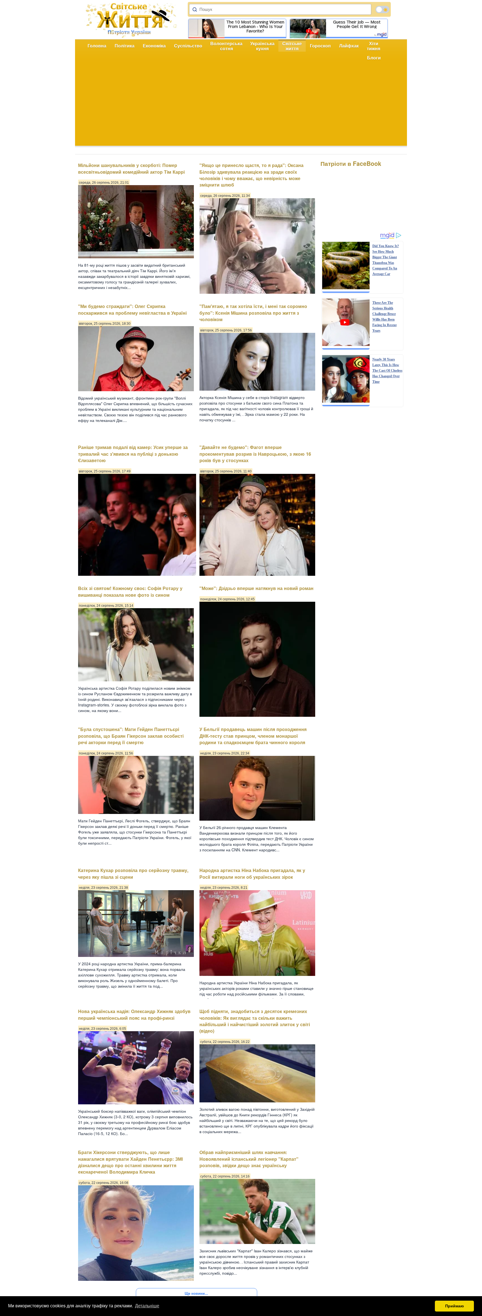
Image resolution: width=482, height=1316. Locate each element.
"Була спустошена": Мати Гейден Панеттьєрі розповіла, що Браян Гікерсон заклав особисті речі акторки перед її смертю (131, 736)
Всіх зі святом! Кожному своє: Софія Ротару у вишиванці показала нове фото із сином (130, 591)
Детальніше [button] (147, 1305)
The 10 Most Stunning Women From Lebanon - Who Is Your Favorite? (255, 26)
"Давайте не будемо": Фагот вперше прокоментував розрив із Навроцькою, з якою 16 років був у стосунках (255, 454)
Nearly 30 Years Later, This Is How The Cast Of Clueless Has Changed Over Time (387, 370)
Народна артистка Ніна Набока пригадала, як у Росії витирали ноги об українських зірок (252, 873)
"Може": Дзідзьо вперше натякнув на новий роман (256, 588)
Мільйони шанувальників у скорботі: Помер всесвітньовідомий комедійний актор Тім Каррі (131, 168)
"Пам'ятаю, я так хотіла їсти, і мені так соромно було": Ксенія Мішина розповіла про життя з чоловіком (253, 313)
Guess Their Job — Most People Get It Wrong (356, 24)
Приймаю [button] (454, 1306)
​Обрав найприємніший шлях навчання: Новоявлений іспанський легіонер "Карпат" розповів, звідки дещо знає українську (248, 1159)
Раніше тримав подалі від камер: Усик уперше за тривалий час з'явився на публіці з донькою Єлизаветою (133, 454)
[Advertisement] (241, 107)
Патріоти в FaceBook (350, 163)
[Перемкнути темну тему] (382, 9)
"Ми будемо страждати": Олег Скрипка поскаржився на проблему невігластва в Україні (132, 309)
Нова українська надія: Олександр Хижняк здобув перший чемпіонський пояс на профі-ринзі (134, 1014)
